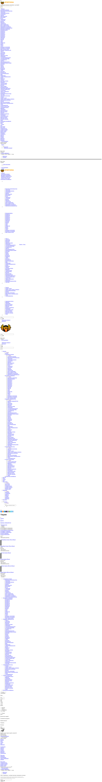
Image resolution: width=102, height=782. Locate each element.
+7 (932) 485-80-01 (4, 141)
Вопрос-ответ (3, 765)
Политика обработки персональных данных (5, 776)
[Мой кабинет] (1, 341)
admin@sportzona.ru (5, 153)
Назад (7, 352)
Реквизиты (2, 756)
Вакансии (2, 751)
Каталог (6, 353)
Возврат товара (3, 764)
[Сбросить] (1, 727)
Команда (2, 748)
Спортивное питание (12, 356)
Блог (1, 743)
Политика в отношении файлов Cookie (19, 777)
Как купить (7, 483)
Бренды (2, 740)
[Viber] (7, 511)
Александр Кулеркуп (4, 736)
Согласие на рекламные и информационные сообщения (7, 777)
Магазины (2, 755)
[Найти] (1, 7)
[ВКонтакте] (1, 511)
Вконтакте (5, 156)
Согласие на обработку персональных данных (17, 776)
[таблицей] (2, 535)
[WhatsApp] (9, 511)
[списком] (1, 535)
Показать (2, 728)
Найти (2, 780)
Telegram (4, 157)
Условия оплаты (3, 762)
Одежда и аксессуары (12, 461)
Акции (1, 742)
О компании (2, 746)
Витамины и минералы (12, 377)
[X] (6, 511)
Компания (7, 492)
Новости (2, 747)
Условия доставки (4, 763)
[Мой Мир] (4, 511)
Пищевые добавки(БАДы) (13, 401)
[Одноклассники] (3, 511)
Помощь (2, 759)
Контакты (2, 752)
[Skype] (11, 511)
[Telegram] (12, 511)
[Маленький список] (0, 536)
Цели (1, 741)
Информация (3, 753)
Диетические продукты (12, 448)
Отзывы (2, 749)
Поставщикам (3, 757)
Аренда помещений (4, 758)
